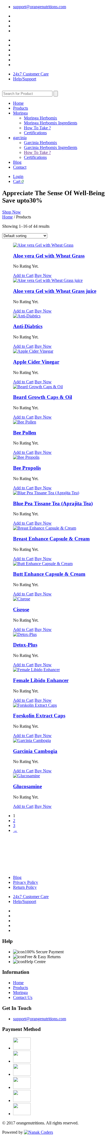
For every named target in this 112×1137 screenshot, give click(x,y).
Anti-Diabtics (27, 326)
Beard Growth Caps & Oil (42, 397)
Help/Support (24, 79)
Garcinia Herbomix (40, 142)
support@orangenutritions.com (39, 6)
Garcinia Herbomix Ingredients (50, 147)
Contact (19, 167)
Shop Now (11, 212)
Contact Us (22, 997)
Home (18, 103)
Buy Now (43, 275)
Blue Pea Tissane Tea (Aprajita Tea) (53, 503)
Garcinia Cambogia (35, 751)
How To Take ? (37, 127)
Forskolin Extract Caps (39, 715)
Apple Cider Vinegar (36, 362)
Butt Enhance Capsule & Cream (49, 574)
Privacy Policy (25, 882)
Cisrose (21, 609)
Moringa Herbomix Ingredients (50, 123)
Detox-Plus (25, 645)
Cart (18, 181)
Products (20, 108)
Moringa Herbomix (40, 118)
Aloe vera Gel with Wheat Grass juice (54, 291)
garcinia (20, 137)
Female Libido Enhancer (41, 680)
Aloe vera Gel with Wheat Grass (49, 256)
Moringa (20, 113)
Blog (17, 162)
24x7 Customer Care (31, 74)
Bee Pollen (24, 432)
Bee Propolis (27, 468)
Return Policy (25, 887)
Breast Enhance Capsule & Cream (51, 539)
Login (18, 176)
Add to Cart (23, 275)
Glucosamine (27, 786)
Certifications (35, 132)
